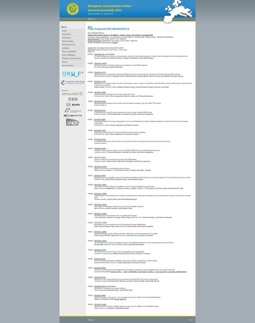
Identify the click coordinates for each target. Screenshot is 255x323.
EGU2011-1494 (100, 250)
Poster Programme (94, 41)
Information (66, 34)
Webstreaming (67, 41)
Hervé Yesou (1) (120, 299)
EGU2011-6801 (100, 119)
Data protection (68, 65)
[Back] (90, 27)
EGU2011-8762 (100, 110)
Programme (66, 38)
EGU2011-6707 (100, 259)
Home (64, 31)
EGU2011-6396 (100, 101)
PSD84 (115, 43)
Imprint (64, 62)
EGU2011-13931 (100, 241)
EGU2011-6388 (100, 92)
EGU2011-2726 (100, 81)
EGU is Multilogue (68, 55)
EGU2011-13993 (100, 214)
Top (191, 320)
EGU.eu (91, 19)
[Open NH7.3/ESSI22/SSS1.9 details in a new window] (152, 35)
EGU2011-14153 (100, 63)
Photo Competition (69, 52)
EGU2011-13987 (100, 232)
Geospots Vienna (68, 45)
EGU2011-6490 (100, 295)
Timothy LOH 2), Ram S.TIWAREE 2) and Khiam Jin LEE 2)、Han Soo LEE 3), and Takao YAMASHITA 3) (148, 272)
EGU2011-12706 (100, 167)
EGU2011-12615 (100, 185)
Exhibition (65, 48)
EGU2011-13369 (100, 194)
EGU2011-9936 (100, 176)
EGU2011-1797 (100, 72)
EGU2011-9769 (100, 277)
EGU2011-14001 (100, 205)
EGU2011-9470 (100, 286)
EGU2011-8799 (100, 139)
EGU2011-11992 (100, 304)
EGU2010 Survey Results (71, 58)
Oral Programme (94, 39)
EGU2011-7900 (100, 130)
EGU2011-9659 (100, 268)
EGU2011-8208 (100, 148)
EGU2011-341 (99, 54)
